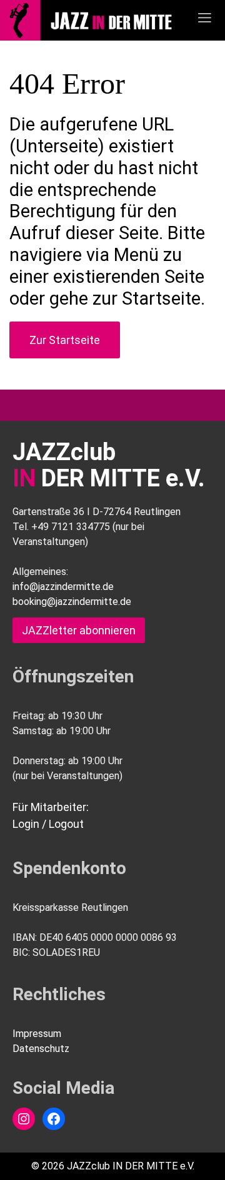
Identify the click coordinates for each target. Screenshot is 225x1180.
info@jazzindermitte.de (63, 586)
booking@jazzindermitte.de (71, 601)
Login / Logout (48, 823)
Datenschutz (40, 1049)
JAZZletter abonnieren (79, 630)
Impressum (36, 1034)
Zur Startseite (64, 340)
